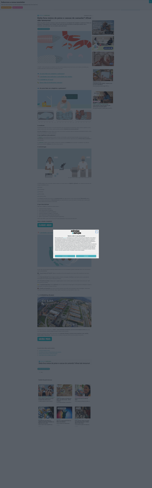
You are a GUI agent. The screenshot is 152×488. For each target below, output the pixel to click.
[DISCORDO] (97, 232)
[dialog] (76, 244)
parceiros (65, 237)
